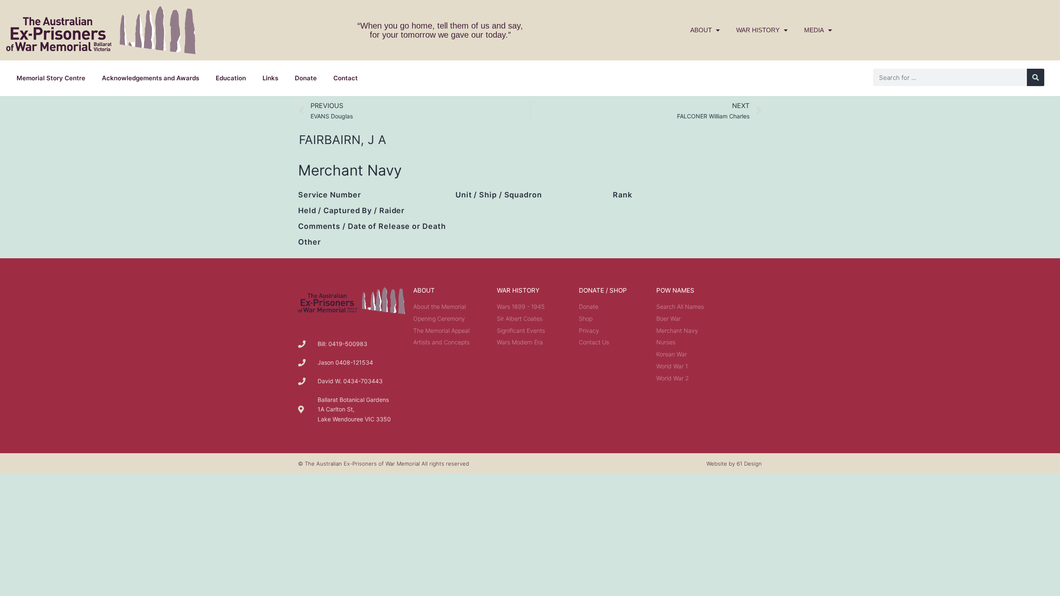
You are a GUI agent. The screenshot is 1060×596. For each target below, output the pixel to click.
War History (758, 30)
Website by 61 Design (734, 463)
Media (814, 30)
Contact (345, 78)
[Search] (1035, 77)
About (701, 30)
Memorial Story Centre (51, 78)
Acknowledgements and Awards (150, 78)
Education (231, 78)
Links (270, 78)
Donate (306, 78)
